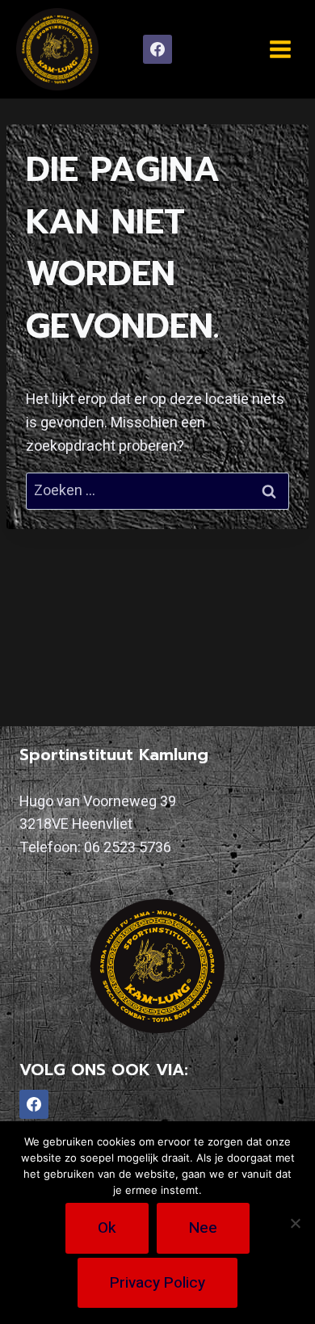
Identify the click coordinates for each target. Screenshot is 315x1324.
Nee (203, 1228)
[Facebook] (157, 49)
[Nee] (295, 1223)
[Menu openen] (280, 48)
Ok (107, 1228)
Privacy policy (157, 1282)
